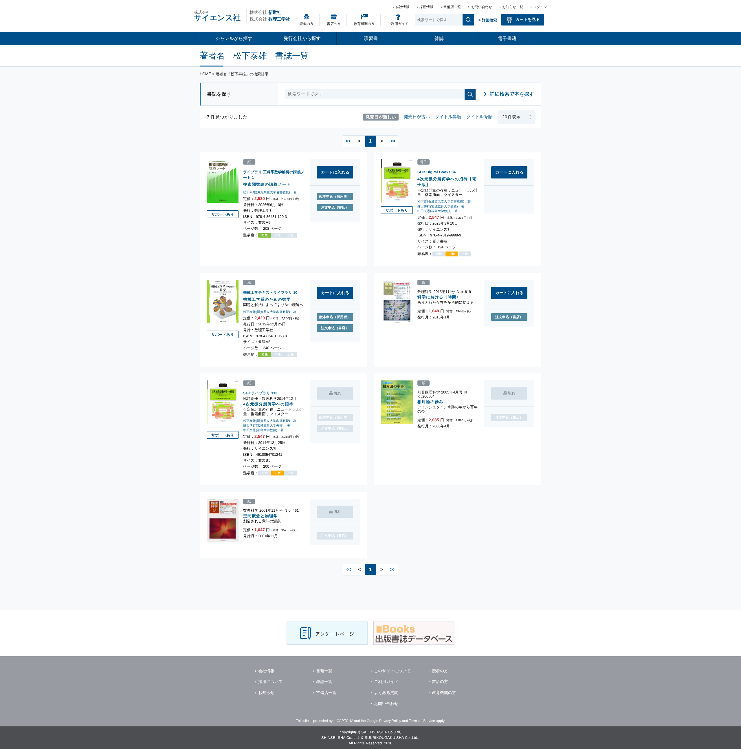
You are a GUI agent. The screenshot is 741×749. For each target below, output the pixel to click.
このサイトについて (392, 670)
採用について (270, 681)
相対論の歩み (430, 401)
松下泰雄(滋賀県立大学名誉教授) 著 (269, 192)
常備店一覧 (452, 7)
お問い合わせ (481, 7)
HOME (205, 74)
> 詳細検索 (487, 20)
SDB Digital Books (433, 172)
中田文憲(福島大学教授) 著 (437, 211)
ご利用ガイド (398, 24)
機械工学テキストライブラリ (267, 292)
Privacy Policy (390, 721)
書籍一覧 (324, 670)
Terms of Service (422, 721)
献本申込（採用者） (335, 196)
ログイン (540, 7)
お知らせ (266, 692)
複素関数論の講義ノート (267, 184)
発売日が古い (417, 116)
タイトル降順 (479, 116)
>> (392, 140)
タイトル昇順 (448, 116)
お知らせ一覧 (512, 7)
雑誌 (439, 38)
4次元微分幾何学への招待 (268, 404)
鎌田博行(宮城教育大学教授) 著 (440, 206)
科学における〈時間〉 (439, 297)
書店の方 (334, 24)
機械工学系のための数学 (267, 299)
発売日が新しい (381, 116)
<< (348, 140)
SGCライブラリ (256, 393)
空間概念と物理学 (260, 516)
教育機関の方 (364, 24)
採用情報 (426, 7)
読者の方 (306, 24)
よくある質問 (386, 692)
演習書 (371, 38)
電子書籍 (507, 38)
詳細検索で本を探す (512, 94)
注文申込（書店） (335, 207)
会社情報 (402, 7)
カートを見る (528, 19)
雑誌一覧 (324, 681)
